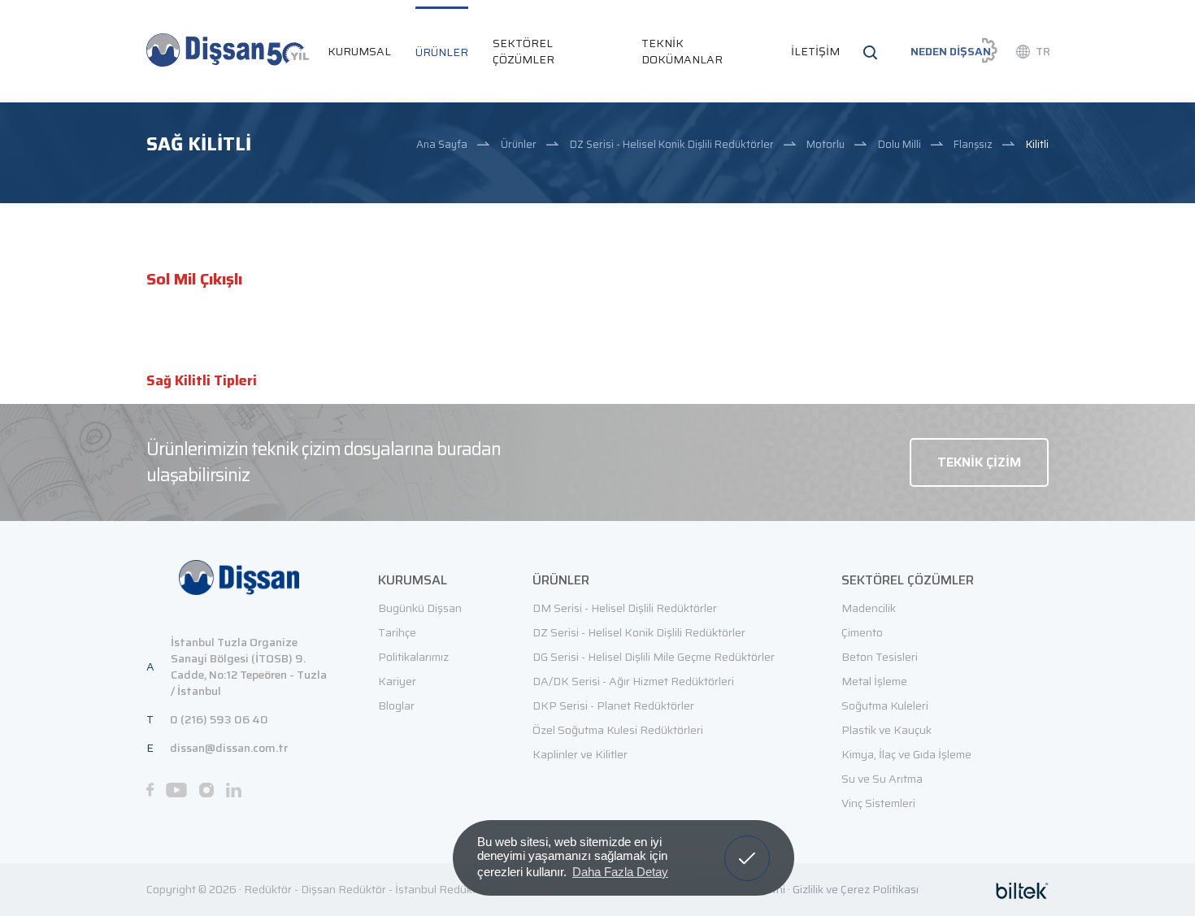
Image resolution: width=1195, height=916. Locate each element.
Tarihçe (397, 632)
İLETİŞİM (815, 51)
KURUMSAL (359, 51)
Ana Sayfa (441, 144)
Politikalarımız (413, 657)
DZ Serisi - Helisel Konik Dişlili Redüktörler (672, 144)
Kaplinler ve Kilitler (580, 754)
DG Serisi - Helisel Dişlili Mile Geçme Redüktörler (653, 657)
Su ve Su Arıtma (882, 779)
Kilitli (1037, 144)
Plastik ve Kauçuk (886, 730)
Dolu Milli (899, 144)
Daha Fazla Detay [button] (620, 872)
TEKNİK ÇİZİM (979, 462)
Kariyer (397, 681)
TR (1043, 51)
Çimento (862, 632)
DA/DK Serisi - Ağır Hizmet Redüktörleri (633, 681)
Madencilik (868, 608)
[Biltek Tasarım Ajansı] (1022, 889)
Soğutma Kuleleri (884, 705)
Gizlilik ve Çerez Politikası (856, 889)
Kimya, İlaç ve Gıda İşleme (906, 754)
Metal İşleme (874, 681)
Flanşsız (973, 144)
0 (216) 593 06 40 (219, 719)
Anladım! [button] (747, 846)
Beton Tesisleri (879, 657)
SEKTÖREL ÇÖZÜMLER (523, 51)
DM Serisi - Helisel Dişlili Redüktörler (624, 608)
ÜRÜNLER (441, 52)
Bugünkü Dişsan (420, 608)
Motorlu (825, 144)
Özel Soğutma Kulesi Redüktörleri (617, 730)
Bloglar (396, 705)
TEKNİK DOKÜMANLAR (682, 51)
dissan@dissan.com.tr (229, 748)
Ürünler (519, 144)
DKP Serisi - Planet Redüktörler (613, 705)
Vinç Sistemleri (878, 803)
